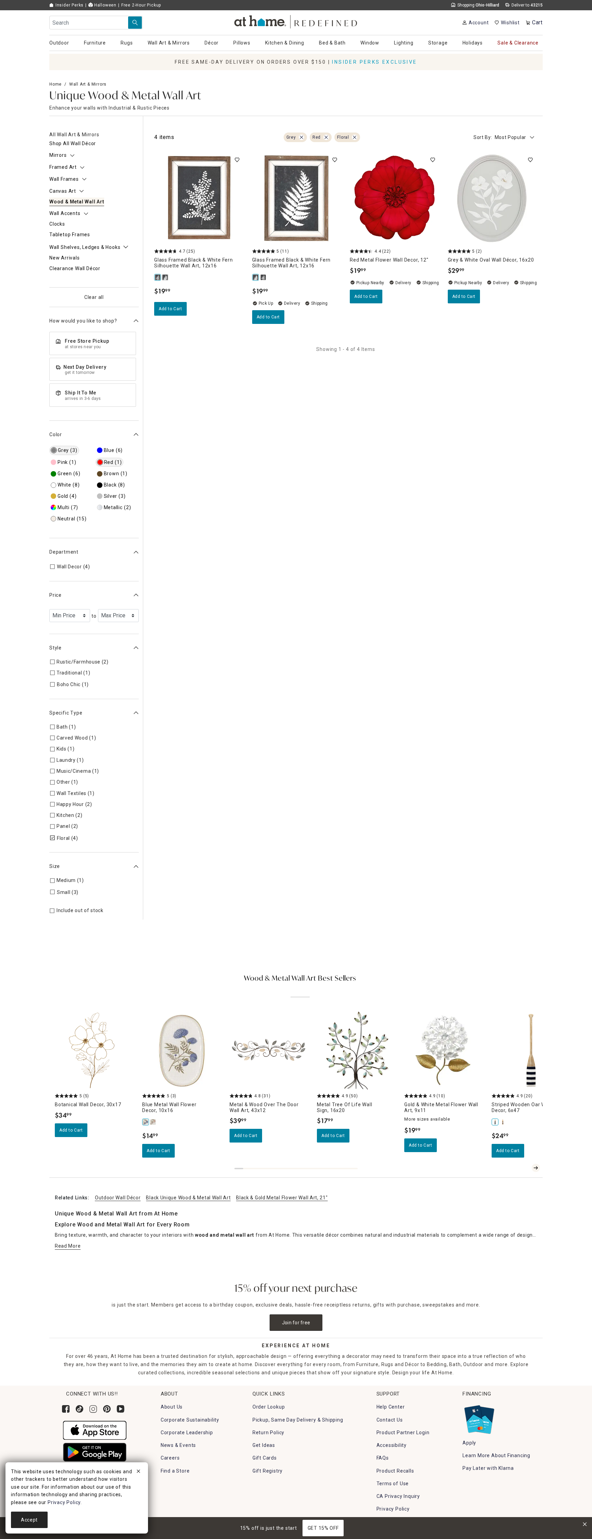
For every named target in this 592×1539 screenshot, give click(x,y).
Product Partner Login (403, 1432)
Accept (29, 1520)
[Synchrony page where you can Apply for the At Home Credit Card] (479, 1418)
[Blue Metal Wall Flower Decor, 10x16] (146, 1122)
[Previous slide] (525, 1168)
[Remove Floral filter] (354, 137)
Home (55, 84)
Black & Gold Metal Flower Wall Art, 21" (282, 1197)
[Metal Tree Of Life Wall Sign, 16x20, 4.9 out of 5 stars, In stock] (356, 1050)
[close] (138, 1472)
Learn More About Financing (496, 1455)
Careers (170, 1458)
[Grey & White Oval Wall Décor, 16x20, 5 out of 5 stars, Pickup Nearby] (493, 198)
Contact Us (390, 1420)
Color (55, 434)
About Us (172, 1407)
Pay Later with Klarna (488, 1468)
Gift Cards (264, 1458)
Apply (469, 1443)
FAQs (383, 1458)
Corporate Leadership (187, 1432)
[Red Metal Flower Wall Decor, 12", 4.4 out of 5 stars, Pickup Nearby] (395, 198)
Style (55, 648)
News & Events (178, 1445)
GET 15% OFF (323, 1528)
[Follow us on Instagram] (93, 1409)
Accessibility (392, 1445)
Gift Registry (267, 1471)
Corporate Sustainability (190, 1420)
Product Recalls (395, 1471)
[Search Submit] (135, 22)
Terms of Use (393, 1483)
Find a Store (175, 1471)
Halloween (104, 5)
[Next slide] (536, 1168)
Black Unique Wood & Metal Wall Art (188, 1197)
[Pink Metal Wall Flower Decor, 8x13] (153, 1122)
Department (63, 552)
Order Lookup (268, 1407)
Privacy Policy (393, 1509)
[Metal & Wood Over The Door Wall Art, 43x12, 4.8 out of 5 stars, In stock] (269, 1050)
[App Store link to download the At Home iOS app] (94, 1430)
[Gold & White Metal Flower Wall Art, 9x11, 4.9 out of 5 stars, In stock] (443, 1050)
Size (54, 866)
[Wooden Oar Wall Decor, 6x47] (503, 1122)
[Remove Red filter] (326, 137)
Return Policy (268, 1432)
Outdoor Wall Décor (118, 1197)
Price (55, 595)
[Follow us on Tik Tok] (79, 1409)
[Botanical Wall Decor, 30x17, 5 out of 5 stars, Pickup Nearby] (94, 1050)
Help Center (391, 1407)
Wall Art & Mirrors (88, 84)
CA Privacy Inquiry (398, 1496)
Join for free (296, 1322)
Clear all (94, 297)
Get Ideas (263, 1445)
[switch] (237, 160)
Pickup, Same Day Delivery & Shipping (297, 1420)
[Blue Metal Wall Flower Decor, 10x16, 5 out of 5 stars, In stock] (181, 1050)
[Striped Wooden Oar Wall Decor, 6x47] (495, 1122)
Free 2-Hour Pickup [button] (141, 5)
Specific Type (65, 713)
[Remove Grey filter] (301, 137)
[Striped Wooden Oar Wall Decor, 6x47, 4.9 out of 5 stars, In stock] (531, 1050)
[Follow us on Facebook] (66, 1409)
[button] (296, 20)
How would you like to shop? (83, 321)
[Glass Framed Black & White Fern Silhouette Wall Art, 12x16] (158, 277)
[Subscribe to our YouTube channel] (120, 1409)
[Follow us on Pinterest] (107, 1409)
